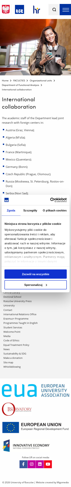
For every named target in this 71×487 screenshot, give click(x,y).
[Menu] (65, 9)
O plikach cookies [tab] (55, 210)
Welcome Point (11, 331)
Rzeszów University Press (17, 301)
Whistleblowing (12, 366)
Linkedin (40, 464)
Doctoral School (12, 296)
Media (6, 336)
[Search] (54, 9)
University (9, 305)
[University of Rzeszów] (19, 9)
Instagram (32, 464)
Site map (8, 362)
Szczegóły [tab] (30, 210)
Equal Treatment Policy (16, 345)
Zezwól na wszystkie (35, 274)
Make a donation (13, 358)
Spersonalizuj (33, 284)
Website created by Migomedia (52, 482)
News (6, 349)
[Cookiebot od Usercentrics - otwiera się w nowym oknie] (50, 200)
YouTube (48, 464)
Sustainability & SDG (14, 353)
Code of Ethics (11, 340)
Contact (7, 310)
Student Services (12, 327)
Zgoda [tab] (11, 210)
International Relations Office (19, 314)
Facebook (23, 464)
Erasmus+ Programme (15, 318)
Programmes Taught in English (20, 323)
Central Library (11, 292)
